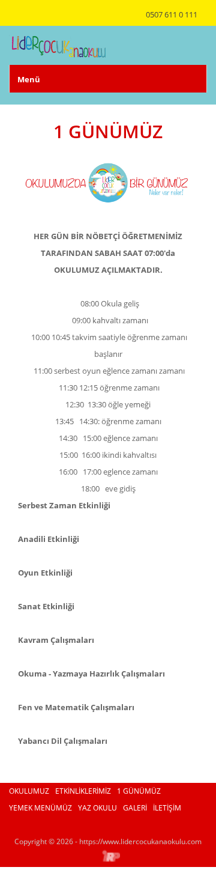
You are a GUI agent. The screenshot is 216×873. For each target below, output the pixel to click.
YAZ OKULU (97, 808)
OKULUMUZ (29, 791)
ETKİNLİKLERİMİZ (83, 791)
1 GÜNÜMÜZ (139, 791)
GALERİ (135, 808)
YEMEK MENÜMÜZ (40, 808)
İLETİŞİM (167, 808)
